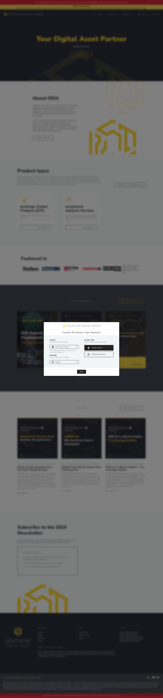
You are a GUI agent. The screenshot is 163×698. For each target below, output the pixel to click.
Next (81, 372)
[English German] (64, 362)
